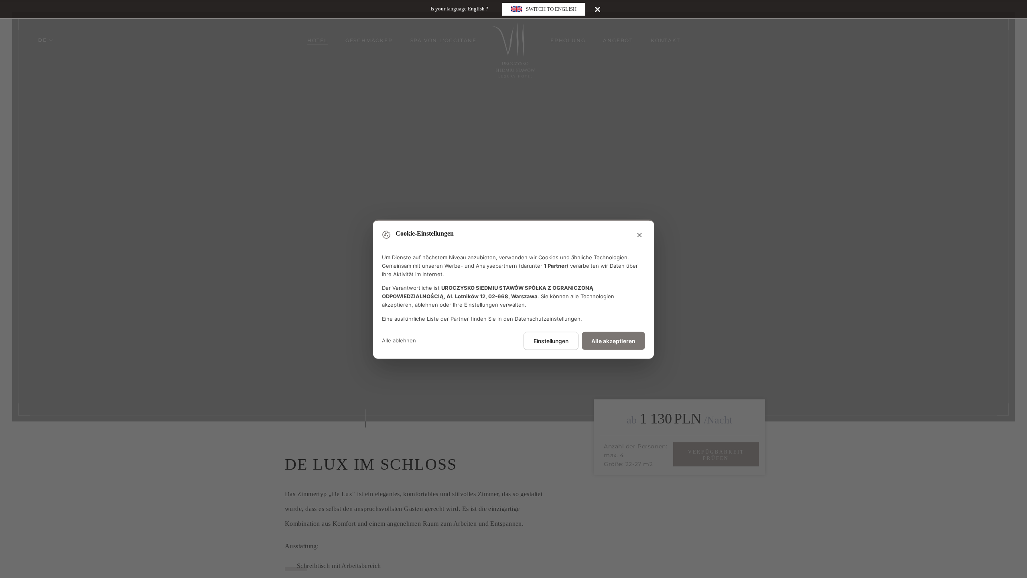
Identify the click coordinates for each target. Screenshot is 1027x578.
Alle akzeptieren (613, 340)
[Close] (597, 9)
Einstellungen (551, 340)
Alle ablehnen (399, 340)
